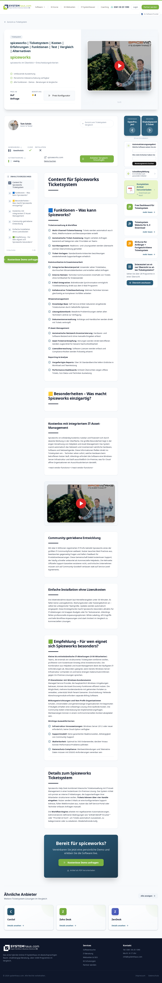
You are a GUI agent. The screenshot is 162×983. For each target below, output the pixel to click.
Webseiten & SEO (90, 957)
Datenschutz (153, 975)
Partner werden (150, 7)
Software (39, 7)
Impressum (140, 975)
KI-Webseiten (69, 7)
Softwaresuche (89, 949)
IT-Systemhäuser (88, 7)
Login (135, 7)
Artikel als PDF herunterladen (82, 870)
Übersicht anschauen (141, 282)
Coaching (105, 7)
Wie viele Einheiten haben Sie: (143, 155)
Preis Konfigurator (61, 95)
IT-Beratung (88, 953)
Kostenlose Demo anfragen (23, 259)
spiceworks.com (55, 157)
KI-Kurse (54, 7)
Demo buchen (50, 161)
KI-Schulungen (89, 961)
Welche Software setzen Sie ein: (144, 147)
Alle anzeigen (146, 896)
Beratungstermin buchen (144, 163)
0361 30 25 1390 (121, 7)
